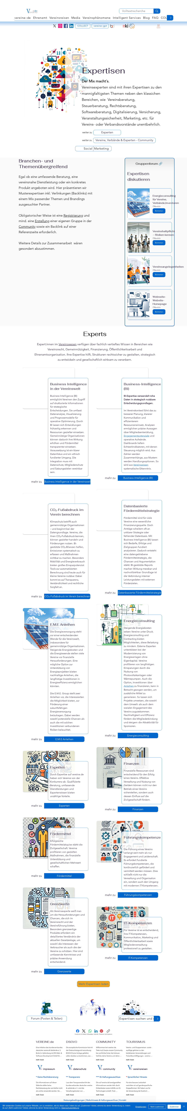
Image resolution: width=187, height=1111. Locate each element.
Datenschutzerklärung (70, 1108)
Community (27, 227)
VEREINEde (45, 1042)
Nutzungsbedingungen (74, 1100)
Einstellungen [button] (140, 1106)
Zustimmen (174, 1106)
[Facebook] (66, 26)
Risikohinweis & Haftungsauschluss (102, 1100)
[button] (96, 17)
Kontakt (122, 1100)
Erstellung (42, 221)
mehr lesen (40, 1060)
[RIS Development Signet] (119, 26)
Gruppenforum (149, 164)
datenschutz (79, 1069)
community (109, 1069)
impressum (49, 1069)
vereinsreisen (140, 1069)
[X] (55, 26)
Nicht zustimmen (157, 1106)
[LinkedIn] (71, 26)
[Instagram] (60, 26)
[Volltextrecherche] (157, 11)
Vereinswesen (68, 344)
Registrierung (73, 215)
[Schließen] (183, 1106)
